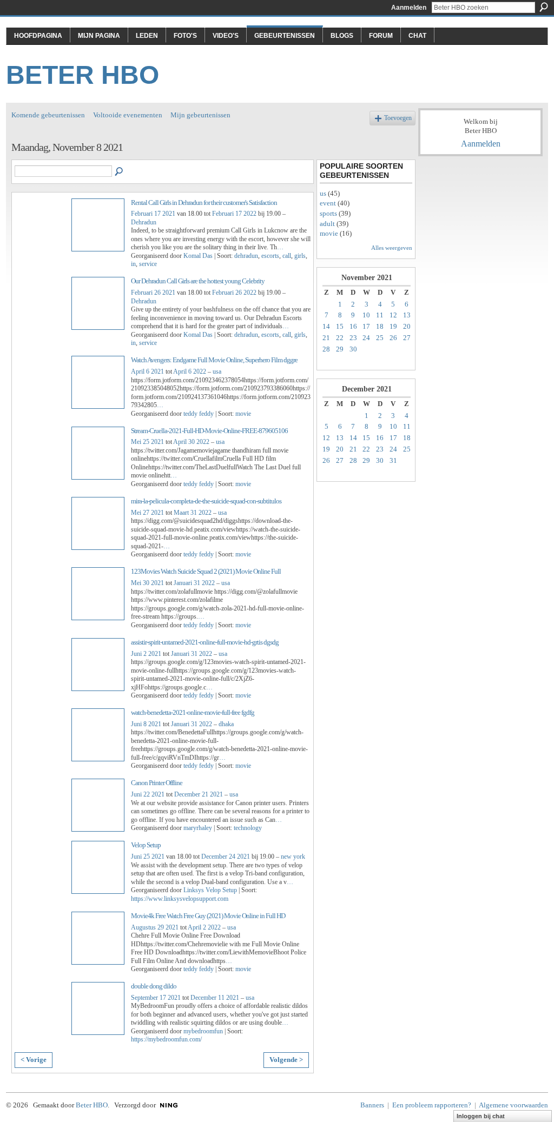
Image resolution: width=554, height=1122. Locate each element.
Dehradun (143, 222)
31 (393, 460)
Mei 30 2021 (147, 583)
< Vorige (34, 1059)
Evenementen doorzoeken (119, 172)
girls (300, 256)
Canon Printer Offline (156, 783)
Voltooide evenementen (127, 115)
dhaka (226, 724)
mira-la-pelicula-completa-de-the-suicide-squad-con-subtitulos (206, 501)
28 (326, 349)
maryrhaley (197, 828)
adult (327, 224)
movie (243, 413)
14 (326, 326)
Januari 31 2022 (194, 583)
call (286, 256)
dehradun (246, 256)
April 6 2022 (189, 371)
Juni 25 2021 (147, 856)
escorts (270, 256)
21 (326, 338)
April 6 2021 (147, 371)
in (133, 264)
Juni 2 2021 (146, 654)
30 (353, 349)
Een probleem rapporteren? (431, 1105)
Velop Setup (146, 845)
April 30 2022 (191, 442)
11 (380, 315)
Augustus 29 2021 (155, 927)
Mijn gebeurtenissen (200, 115)
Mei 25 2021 (147, 442)
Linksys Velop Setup (210, 890)
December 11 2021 (214, 997)
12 (393, 315)
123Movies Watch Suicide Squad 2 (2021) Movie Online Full (206, 571)
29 (340, 349)
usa (217, 371)
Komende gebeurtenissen (48, 115)
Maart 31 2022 (193, 512)
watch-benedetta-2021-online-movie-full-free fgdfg (192, 712)
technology (248, 828)
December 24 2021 (225, 856)
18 (380, 326)
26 (393, 338)
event (328, 203)
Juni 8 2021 (146, 724)
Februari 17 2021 (153, 213)
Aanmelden (408, 7)
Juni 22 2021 (147, 794)
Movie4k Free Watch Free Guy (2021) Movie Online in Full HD (208, 916)
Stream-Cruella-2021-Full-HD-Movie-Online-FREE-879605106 (209, 431)
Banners (372, 1105)
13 (407, 315)
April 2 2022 (204, 927)
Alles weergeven (391, 247)
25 (380, 338)
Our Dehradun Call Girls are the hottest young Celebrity (198, 281)
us (323, 193)
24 (366, 338)
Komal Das (198, 256)
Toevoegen (398, 118)
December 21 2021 (198, 794)
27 (407, 338)
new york (293, 856)
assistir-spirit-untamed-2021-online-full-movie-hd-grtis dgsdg (205, 642)
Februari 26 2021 (153, 292)
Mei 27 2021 (147, 512)
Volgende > (286, 1059)
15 (340, 326)
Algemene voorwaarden (513, 1105)
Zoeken (543, 7)
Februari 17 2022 (234, 213)
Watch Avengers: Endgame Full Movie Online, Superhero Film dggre (214, 360)
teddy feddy (198, 413)
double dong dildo (153, 986)
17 (366, 326)
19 (393, 326)
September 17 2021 (156, 997)
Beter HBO (82, 75)
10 (366, 315)
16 (353, 326)
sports (328, 213)
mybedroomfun (203, 1031)
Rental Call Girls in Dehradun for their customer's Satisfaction (204, 202)
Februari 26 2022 (234, 292)
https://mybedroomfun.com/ (166, 1039)
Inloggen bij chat (481, 1116)
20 (407, 326)
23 (353, 338)
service (148, 264)
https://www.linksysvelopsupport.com (179, 898)
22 (340, 338)
